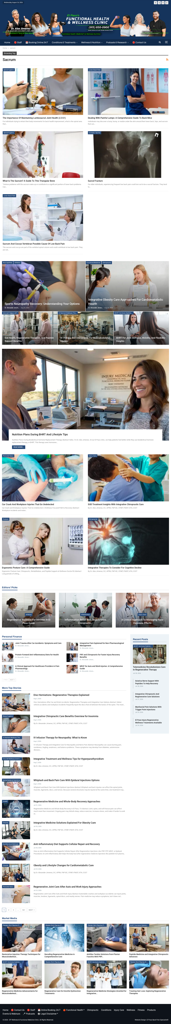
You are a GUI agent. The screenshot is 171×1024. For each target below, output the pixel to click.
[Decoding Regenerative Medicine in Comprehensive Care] (64, 938)
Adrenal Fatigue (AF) (10, 313)
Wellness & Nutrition (90, 42)
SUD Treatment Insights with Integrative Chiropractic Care (116, 504)
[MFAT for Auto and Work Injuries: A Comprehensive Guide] (72, 669)
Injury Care (92, 456)
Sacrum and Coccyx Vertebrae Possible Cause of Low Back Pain (34, 244)
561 (23, 910)
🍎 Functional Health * (73, 1010)
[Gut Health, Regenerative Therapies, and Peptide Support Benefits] (30, 328)
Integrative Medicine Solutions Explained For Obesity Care (65, 822)
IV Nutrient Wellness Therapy (68, 313)
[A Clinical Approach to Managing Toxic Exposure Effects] (142, 610)
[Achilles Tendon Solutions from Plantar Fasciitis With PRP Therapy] (107, 938)
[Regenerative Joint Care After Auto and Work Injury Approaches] (16, 894)
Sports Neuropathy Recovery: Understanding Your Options (42, 303)
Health (5, 801)
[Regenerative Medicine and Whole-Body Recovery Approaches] (16, 809)
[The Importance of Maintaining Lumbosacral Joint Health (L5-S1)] (43, 91)
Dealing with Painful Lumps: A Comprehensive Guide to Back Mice (120, 118)
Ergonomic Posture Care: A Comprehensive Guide (26, 567)
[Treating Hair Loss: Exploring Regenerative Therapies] (149, 974)
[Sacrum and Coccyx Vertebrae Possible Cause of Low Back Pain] (43, 217)
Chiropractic (107, 262)
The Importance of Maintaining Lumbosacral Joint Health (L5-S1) (34, 118)
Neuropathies (7, 262)
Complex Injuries (94, 132)
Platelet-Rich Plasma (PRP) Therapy (12, 925)
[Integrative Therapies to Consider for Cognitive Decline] (128, 541)
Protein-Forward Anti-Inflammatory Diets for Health (37, 655)
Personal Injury (8, 456)
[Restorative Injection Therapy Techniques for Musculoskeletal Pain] (22, 938)
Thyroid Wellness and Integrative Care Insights (12, 759)
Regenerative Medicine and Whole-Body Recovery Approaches (67, 801)
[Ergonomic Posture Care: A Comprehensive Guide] (42, 541)
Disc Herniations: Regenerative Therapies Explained (61, 695)
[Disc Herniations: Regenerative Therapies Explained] (16, 702)
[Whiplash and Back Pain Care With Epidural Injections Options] (16, 788)
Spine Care (7, 695)
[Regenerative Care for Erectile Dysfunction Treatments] (64, 974)
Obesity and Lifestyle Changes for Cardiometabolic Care (64, 865)
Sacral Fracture (95, 181)
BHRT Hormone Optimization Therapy (124, 313)
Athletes (17, 262)
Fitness (141, 1010)
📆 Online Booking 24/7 (49, 1010)
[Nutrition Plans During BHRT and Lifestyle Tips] (85, 395)
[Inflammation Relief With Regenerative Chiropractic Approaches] (85, 610)
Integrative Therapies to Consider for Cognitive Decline (114, 567)
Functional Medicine (93, 262)
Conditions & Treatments (63, 42)
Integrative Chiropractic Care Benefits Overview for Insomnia (66, 716)
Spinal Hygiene (9, 70)
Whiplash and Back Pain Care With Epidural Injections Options (67, 780)
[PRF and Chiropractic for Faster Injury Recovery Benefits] (72, 657)
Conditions (106, 1010)
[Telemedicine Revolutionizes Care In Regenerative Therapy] (149, 654)
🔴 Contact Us (139, 42)
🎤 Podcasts (29, 1014)
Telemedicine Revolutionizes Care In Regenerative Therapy (149, 668)
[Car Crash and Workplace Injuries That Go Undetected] (42, 477)
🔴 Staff (18, 42)
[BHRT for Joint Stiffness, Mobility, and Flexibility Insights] (141, 328)
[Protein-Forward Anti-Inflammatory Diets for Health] (7, 657)
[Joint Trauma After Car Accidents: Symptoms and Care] (7, 646)
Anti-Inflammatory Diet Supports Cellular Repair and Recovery (67, 844)
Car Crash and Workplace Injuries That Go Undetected (28, 504)
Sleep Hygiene (8, 716)
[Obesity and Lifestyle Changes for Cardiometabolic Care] (16, 873)
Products (151, 1010)
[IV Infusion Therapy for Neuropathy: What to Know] (16, 745)
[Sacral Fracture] (128, 154)
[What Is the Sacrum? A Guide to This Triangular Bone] (43, 154)
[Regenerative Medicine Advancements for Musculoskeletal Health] (22, 974)
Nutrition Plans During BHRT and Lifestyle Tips (40, 434)
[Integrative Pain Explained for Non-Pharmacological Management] (72, 646)
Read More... (18, 447)
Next (31, 910)
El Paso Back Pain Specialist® (157, 1020)
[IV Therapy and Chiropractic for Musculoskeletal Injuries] (85, 328)
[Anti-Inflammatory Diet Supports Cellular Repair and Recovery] (16, 851)
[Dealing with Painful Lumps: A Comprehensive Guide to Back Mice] (128, 91)
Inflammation (85, 614)
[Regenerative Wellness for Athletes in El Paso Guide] (29, 610)
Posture (5, 519)
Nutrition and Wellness (11, 844)
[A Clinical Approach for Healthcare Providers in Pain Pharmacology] (7, 669)
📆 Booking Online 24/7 (37, 42)
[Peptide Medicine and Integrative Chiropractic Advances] (149, 938)
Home (7, 42)
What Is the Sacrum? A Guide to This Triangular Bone (29, 181)
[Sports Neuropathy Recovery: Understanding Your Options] (44, 286)
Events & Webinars (11, 1014)
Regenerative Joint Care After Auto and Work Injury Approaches (67, 886)
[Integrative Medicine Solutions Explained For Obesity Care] (16, 830)
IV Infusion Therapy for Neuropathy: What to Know (60, 737)
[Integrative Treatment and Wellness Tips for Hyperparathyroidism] (16, 766)
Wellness (131, 1010)
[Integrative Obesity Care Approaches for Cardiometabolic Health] (127, 286)
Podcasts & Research (116, 42)
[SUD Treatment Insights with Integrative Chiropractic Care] (128, 477)
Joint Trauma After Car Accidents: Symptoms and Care (38, 643)
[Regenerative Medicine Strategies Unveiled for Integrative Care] (107, 974)
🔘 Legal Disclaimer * (48, 1014)
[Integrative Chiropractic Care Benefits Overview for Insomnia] (16, 724)
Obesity (5, 822)
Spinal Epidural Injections (11, 780)
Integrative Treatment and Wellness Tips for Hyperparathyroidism (69, 758)
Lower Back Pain (94, 70)
